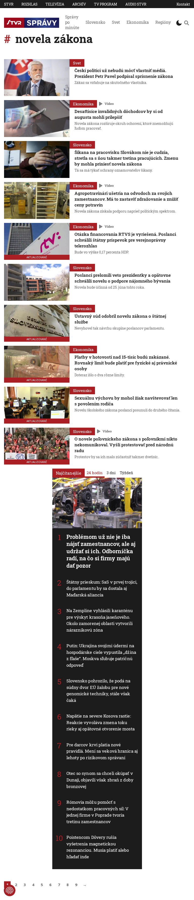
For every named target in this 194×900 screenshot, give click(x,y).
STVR (8, 4)
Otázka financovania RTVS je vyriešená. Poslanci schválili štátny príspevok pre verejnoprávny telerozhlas (125, 240)
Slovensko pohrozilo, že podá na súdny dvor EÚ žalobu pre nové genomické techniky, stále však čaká (98, 690)
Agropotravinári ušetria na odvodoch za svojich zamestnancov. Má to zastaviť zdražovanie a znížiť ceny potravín (126, 199)
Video (109, 103)
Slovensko (95, 22)
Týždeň (126, 472)
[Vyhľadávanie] (186, 23)
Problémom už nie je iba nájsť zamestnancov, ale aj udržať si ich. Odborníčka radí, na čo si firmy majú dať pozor (101, 551)
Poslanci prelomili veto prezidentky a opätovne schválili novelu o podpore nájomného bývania (123, 278)
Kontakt (183, 4)
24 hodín (95, 472)
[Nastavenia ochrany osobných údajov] (9, 890)
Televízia (54, 4)
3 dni (111, 472)
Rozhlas (29, 4)
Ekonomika (138, 22)
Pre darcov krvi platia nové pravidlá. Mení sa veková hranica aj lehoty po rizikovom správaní (102, 751)
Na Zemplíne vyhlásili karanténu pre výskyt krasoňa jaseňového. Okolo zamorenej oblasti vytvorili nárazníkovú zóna (99, 620)
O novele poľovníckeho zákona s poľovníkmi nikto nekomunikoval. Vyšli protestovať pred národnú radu (126, 444)
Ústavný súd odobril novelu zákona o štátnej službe (120, 319)
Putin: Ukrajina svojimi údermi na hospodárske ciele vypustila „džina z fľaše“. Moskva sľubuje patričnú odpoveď (101, 655)
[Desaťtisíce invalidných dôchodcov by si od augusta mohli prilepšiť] (36, 118)
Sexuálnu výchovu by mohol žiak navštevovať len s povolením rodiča (126, 401)
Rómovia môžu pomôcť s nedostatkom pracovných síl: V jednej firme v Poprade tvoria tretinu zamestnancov (97, 811)
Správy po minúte (72, 22)
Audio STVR (135, 4)
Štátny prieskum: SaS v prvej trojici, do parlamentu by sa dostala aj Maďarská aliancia (101, 588)
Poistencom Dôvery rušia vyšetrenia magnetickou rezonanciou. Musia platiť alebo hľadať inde (97, 847)
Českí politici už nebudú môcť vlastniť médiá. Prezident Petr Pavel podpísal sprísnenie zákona (124, 73)
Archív (79, 4)
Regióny (163, 22)
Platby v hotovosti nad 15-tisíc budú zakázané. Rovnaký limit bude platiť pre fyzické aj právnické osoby (126, 363)
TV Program (105, 4)
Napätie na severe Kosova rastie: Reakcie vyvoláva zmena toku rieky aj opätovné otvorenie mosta (100, 722)
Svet (116, 22)
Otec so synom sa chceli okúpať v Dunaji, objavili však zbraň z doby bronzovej (99, 779)
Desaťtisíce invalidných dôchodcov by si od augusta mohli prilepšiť (119, 114)
